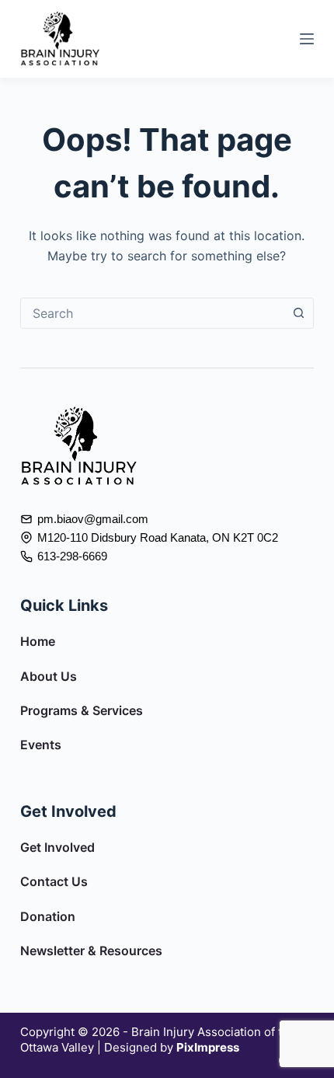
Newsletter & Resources (91, 950)
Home (37, 641)
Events (40, 744)
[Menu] (307, 39)
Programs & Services (81, 710)
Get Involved (57, 847)
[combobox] (152, 313)
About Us (48, 676)
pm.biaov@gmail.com (92, 518)
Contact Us (54, 881)
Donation (47, 916)
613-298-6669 (72, 556)
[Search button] (298, 313)
